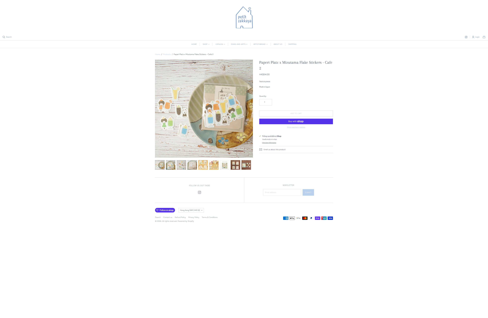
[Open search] (4, 37)
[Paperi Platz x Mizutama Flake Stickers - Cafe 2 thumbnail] (160, 165)
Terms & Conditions (210, 217)
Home (194, 44)
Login (477, 37)
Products (167, 54)
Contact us (167, 217)
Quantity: (262, 96)
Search (9, 37)
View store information (269, 142)
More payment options (296, 127)
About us (278, 44)
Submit (308, 192)
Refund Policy (180, 217)
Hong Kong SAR (190, 210)
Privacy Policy (193, 217)
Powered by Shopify (186, 221)
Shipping (292, 44)
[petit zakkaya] (244, 18)
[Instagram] (466, 37)
